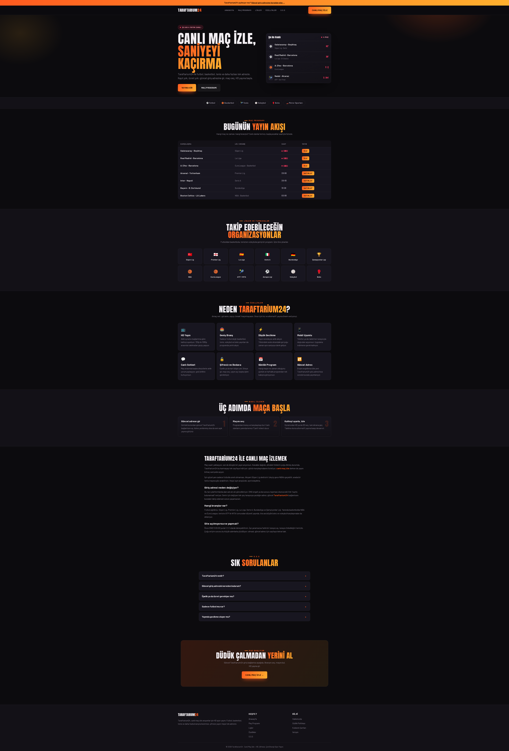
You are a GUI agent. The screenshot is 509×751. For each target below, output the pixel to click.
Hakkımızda (297, 719)
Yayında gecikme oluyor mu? (254, 616)
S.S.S (282, 10)
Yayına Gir (186, 87)
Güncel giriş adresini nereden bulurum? (254, 586)
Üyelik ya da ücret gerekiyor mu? (254, 596)
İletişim (295, 732)
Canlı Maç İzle (320, 10)
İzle (306, 151)
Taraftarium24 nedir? (254, 575)
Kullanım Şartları (299, 728)
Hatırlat (308, 173)
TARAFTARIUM (189, 10)
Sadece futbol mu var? (254, 606)
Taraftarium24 (281, 495)
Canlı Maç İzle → (254, 675)
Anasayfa (229, 10)
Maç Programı (244, 10)
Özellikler (271, 10)
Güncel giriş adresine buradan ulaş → (268, 3)
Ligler (258, 10)
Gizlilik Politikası (298, 723)
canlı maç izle (282, 468)
